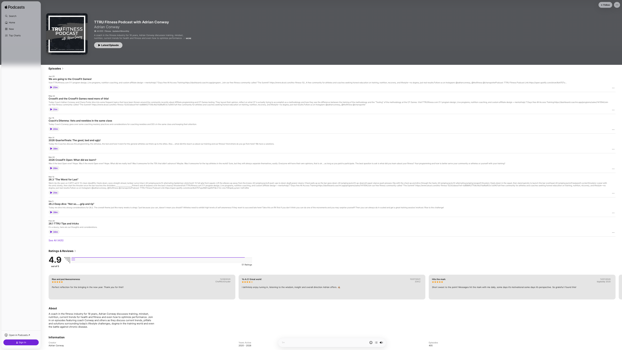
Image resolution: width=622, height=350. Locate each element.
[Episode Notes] (371, 342)
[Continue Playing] (376, 342)
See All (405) (56, 240)
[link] (56, 68)
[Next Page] (618, 287)
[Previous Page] (45, 287)
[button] (21, 16)
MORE (188, 38)
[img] (15, 7)
